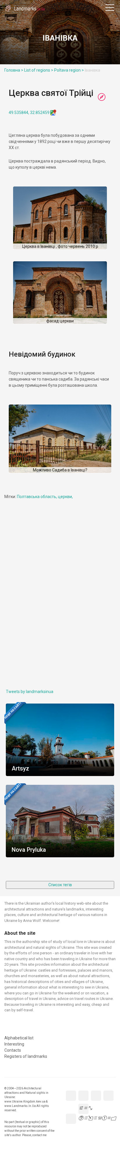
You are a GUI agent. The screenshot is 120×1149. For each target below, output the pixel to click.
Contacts (88, 5)
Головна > (13, 70)
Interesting (80, 5)
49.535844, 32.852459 (29, 112)
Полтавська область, (37, 496)
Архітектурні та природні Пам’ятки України (29, 8)
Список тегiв (60, 884)
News (63, 5)
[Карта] (101, 97)
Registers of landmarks (97, 5)
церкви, (65, 496)
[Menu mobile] (109, 8)
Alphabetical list (71, 5)
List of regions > (38, 70)
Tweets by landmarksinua (29, 691)
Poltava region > (69, 70)
